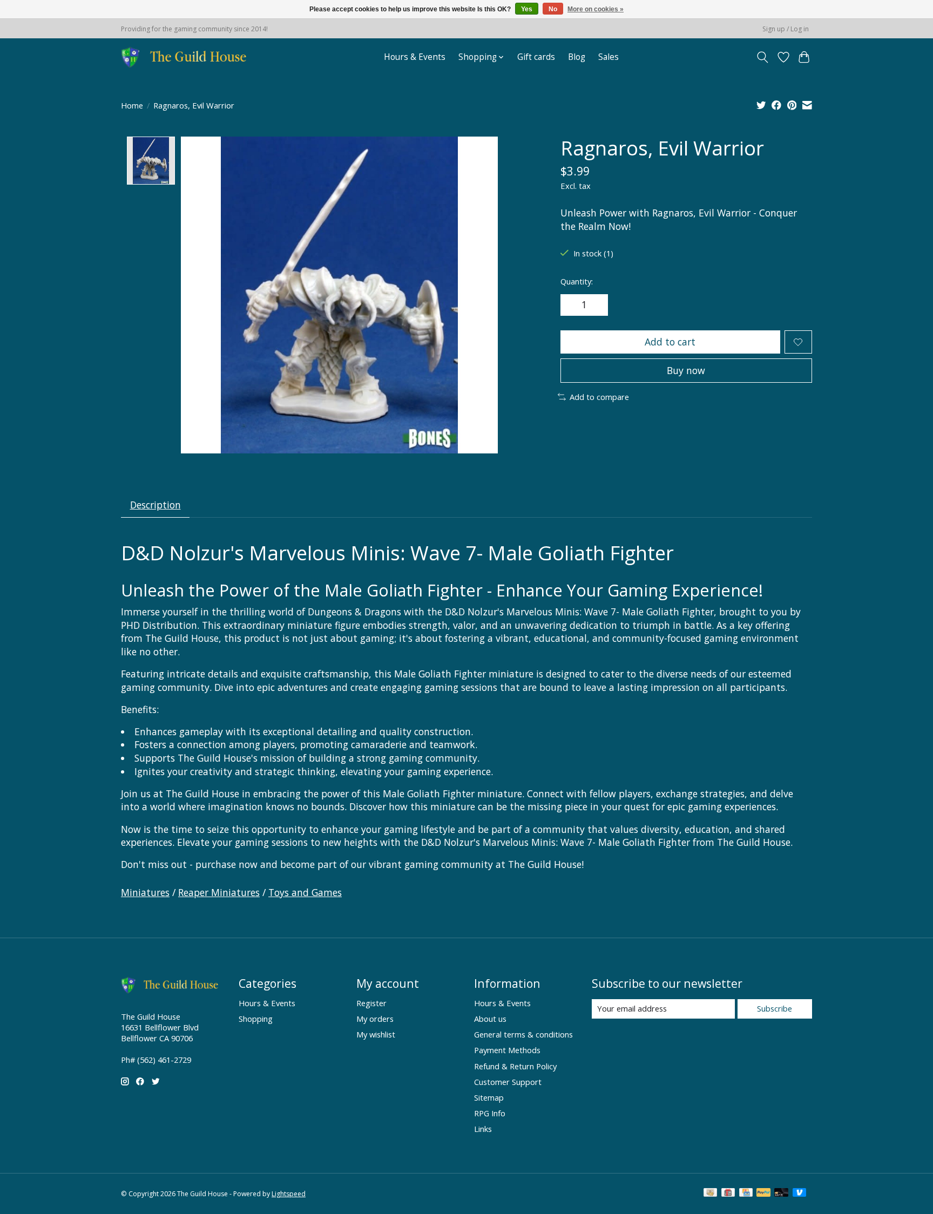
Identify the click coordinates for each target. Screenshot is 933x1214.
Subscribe (774, 1008)
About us (490, 1018)
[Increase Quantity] (596, 305)
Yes (526, 9)
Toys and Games (305, 892)
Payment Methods (507, 1050)
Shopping (256, 1018)
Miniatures (145, 892)
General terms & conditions (523, 1034)
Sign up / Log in (785, 28)
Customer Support (508, 1081)
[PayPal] (763, 1193)
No (553, 9)
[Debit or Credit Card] (781, 1193)
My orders (375, 1018)
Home (132, 105)
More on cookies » (595, 9)
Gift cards (536, 57)
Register (371, 1003)
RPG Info (489, 1113)
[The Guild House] (187, 57)
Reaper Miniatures (219, 892)
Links (483, 1128)
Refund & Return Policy (515, 1066)
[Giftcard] (728, 1193)
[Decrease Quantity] (572, 305)
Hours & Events (414, 57)
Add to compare (599, 396)
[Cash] (710, 1193)
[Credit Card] (746, 1193)
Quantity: (576, 281)
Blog (576, 57)
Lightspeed (289, 1193)
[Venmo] (800, 1193)
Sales (608, 57)
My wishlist (375, 1034)
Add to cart (670, 341)
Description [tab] (155, 504)
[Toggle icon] (762, 57)
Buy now (686, 370)
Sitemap (489, 1097)
